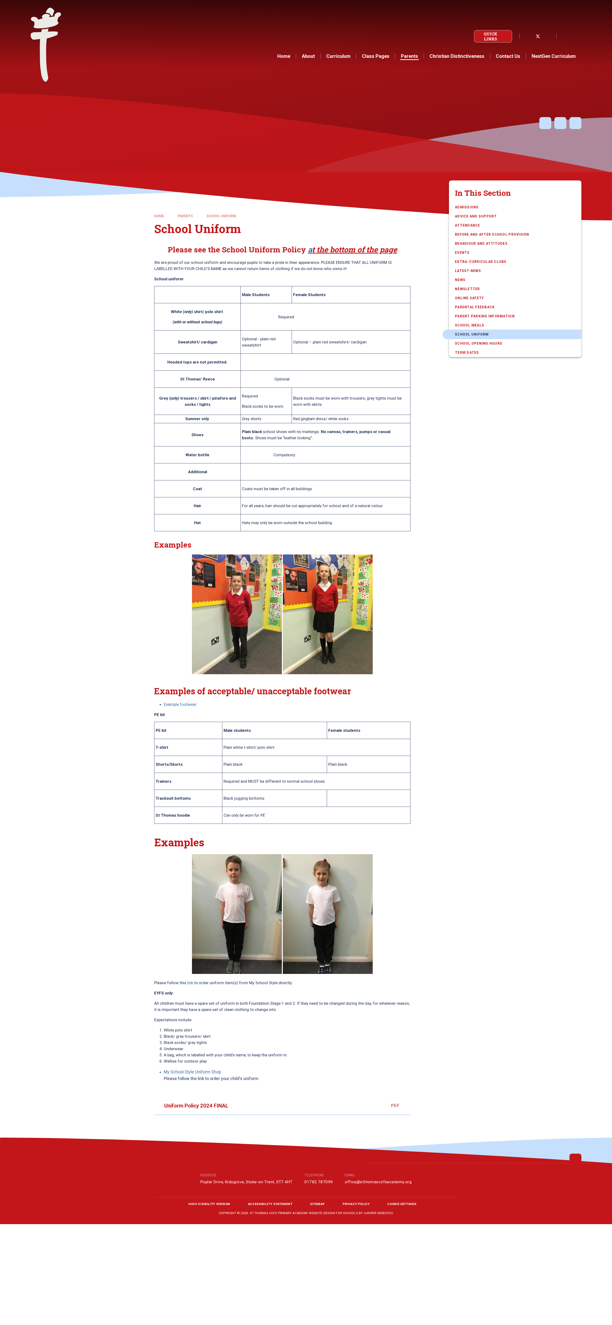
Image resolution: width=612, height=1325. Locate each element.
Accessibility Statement (270, 1204)
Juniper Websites (378, 1213)
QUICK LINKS (490, 36)
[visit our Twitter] (538, 36)
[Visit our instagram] (548, 36)
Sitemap (317, 1204)
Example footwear (180, 704)
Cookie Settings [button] (401, 1204)
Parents (185, 216)
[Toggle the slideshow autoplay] (545, 123)
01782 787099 (318, 1181)
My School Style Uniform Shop (192, 1071)
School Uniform (221, 216)
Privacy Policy (356, 1204)
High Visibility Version (209, 1204)
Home (159, 216)
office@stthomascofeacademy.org (378, 1181)
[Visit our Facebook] (527, 36)
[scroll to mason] (575, 1160)
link (190, 982)
